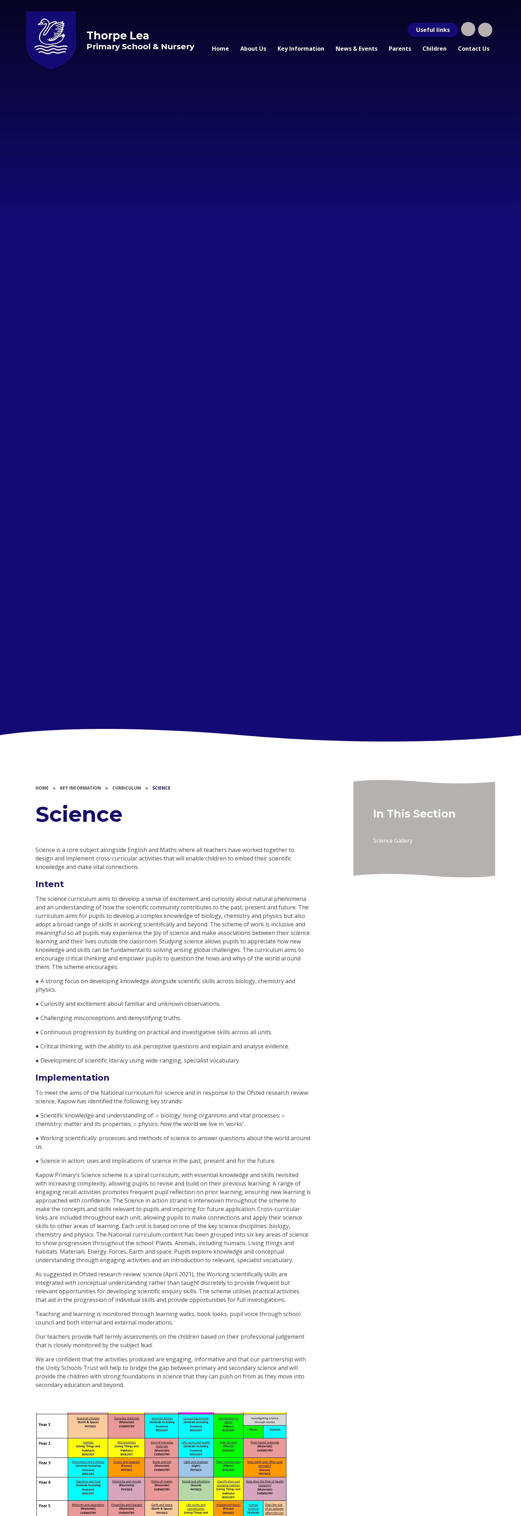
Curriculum (126, 788)
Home (42, 788)
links (433, 30)
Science (161, 788)
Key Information (80, 788)
